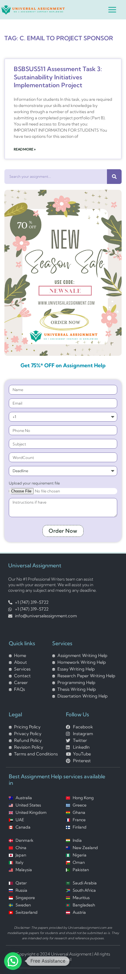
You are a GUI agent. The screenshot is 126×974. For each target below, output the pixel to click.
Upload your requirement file (34, 482)
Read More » (25, 149)
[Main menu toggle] (112, 10)
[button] (13, 961)
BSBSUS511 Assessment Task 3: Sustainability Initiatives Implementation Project (58, 77)
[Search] (114, 176)
